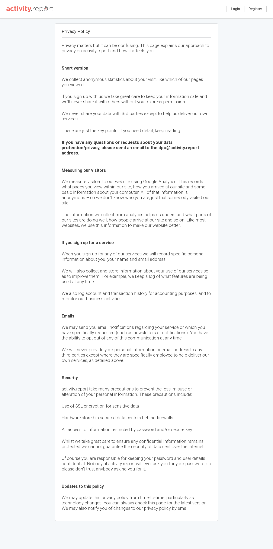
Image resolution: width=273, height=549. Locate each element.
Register (255, 9)
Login (235, 9)
